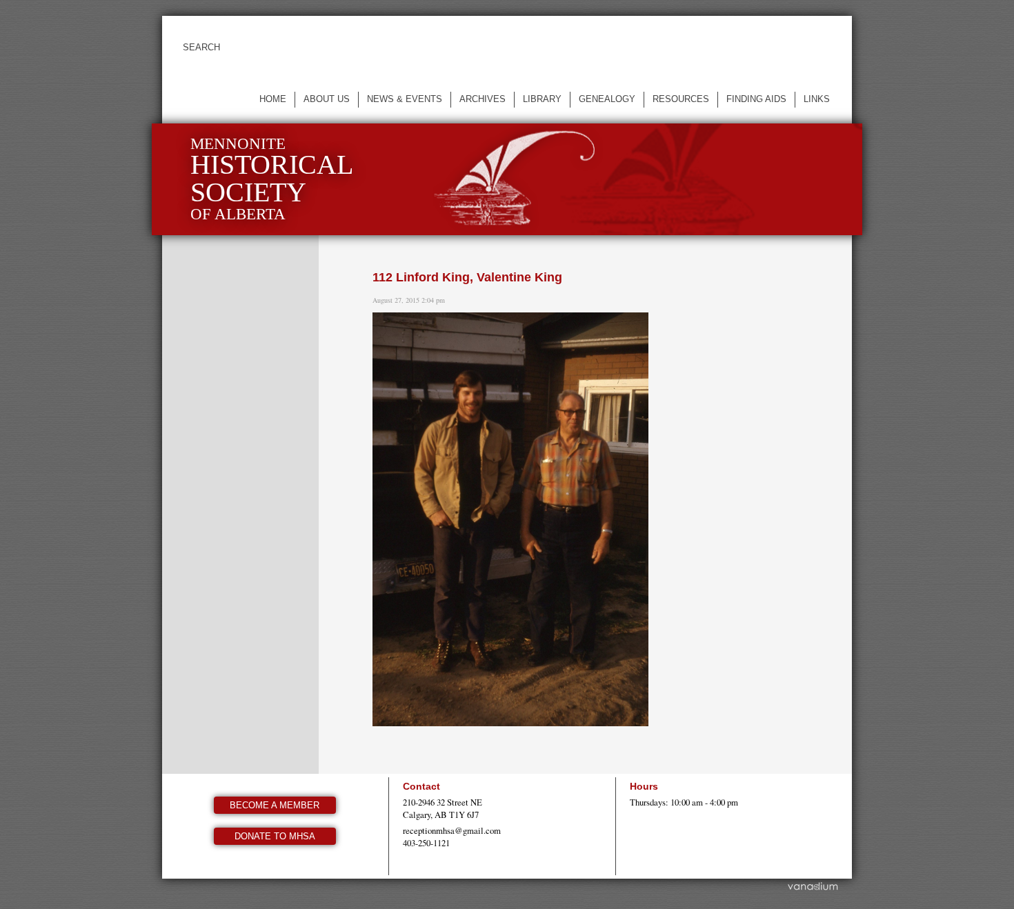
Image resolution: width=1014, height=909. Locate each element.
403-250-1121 (426, 843)
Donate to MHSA (275, 836)
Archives (482, 99)
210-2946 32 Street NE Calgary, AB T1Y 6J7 (442, 808)
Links (817, 99)
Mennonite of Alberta (271, 178)
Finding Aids (756, 99)
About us (327, 99)
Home (272, 99)
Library (542, 99)
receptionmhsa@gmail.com (452, 830)
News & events (404, 99)
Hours (644, 786)
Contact (421, 786)
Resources (681, 99)
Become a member (274, 805)
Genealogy (607, 99)
